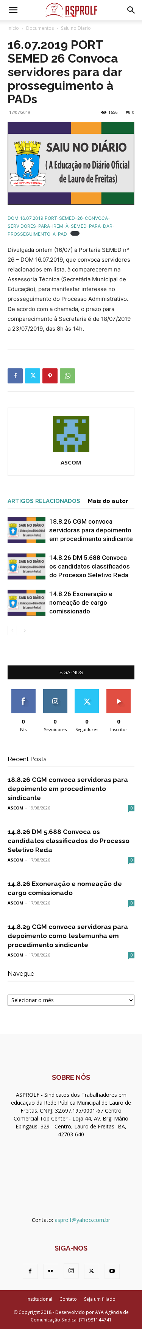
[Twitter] (32, 375)
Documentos (40, 28)
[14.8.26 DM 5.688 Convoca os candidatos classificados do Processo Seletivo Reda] (26, 566)
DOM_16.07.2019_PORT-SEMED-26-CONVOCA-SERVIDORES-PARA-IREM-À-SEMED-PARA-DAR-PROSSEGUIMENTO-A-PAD (61, 226)
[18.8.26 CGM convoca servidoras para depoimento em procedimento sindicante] (26, 530)
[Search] (131, 10)
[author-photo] (71, 452)
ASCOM (71, 462)
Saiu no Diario (76, 28)
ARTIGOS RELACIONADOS (44, 501)
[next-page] (24, 630)
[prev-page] (12, 630)
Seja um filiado (99, 1299)
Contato (68, 1299)
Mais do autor (108, 501)
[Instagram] (71, 1270)
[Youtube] (112, 1271)
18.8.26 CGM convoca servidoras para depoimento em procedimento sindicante (91, 530)
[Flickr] (50, 1271)
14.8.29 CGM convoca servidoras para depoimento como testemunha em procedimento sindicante (68, 936)
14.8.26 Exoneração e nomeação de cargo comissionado (80, 602)
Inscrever (118, 692)
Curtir (23, 692)
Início (13, 28)
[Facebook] (15, 375)
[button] (13, 10)
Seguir (55, 692)
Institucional (39, 1299)
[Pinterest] (50, 375)
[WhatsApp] (67, 375)
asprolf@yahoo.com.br (82, 1219)
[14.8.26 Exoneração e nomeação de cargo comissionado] (26, 603)
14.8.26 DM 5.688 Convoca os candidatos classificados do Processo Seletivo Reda (89, 566)
